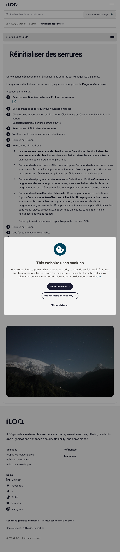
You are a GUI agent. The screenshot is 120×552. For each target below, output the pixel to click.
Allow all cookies (59, 286)
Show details (59, 305)
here (98, 276)
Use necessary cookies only (58, 295)
